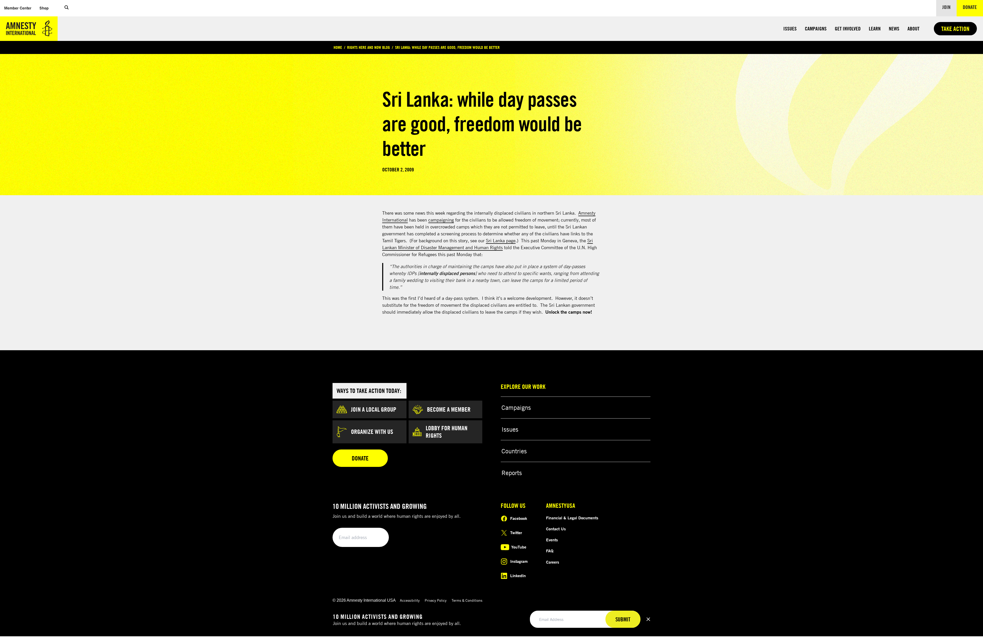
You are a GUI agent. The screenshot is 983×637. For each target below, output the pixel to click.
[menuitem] (17, 8)
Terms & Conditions (467, 600)
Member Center (19, 7)
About (913, 28)
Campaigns (816, 28)
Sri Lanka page (501, 240)
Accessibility (410, 600)
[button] (66, 8)
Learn (875, 28)
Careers (552, 562)
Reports (511, 472)
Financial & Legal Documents (572, 517)
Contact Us (556, 528)
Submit (376, 537)
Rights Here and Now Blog (368, 47)
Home (338, 47)
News (894, 28)
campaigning (441, 220)
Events (552, 539)
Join (946, 7)
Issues (790, 28)
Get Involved (848, 28)
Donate (973, 7)
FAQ (549, 550)
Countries (514, 451)
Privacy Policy (435, 600)
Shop (46, 7)
